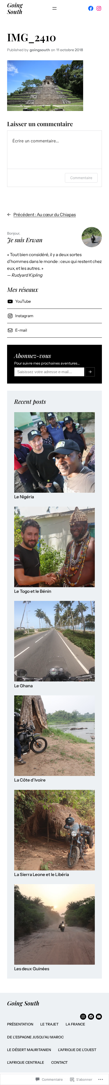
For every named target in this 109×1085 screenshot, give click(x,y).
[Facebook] (91, 8)
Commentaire (81, 178)
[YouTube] (99, 1017)
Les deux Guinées (31, 968)
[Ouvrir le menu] (54, 8)
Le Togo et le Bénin (32, 591)
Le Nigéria (24, 496)
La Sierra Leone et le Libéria (41, 874)
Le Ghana (23, 685)
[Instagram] (99, 8)
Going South (15, 8)
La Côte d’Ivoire (30, 780)
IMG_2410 (31, 37)
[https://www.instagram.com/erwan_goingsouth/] (83, 1017)
